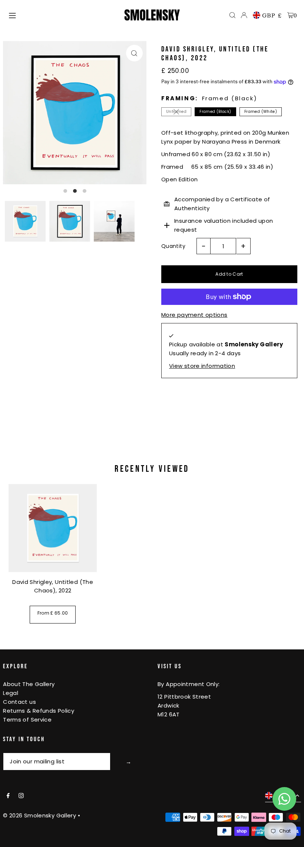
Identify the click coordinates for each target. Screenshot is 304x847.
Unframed (176, 111)
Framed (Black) (215, 111)
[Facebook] (8, 796)
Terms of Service (27, 719)
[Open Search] (232, 15)
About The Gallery (28, 684)
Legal (10, 693)
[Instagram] (21, 796)
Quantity (173, 246)
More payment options (194, 315)
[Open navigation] (63, 15)
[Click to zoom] (134, 53)
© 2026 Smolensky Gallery (39, 815)
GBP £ (272, 15)
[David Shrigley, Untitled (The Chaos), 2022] (53, 528)
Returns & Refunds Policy (38, 711)
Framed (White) (260, 111)
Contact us (19, 702)
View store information (202, 366)
